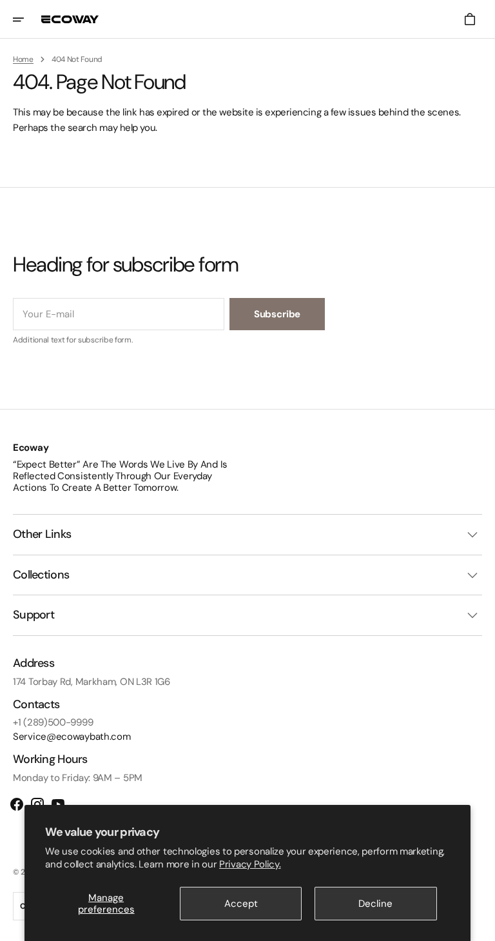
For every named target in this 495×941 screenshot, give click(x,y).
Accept (241, 903)
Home (23, 59)
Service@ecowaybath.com (71, 736)
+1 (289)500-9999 (53, 722)
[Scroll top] (479, 925)
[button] (27, 19)
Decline (375, 903)
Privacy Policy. (250, 864)
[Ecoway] (70, 19)
